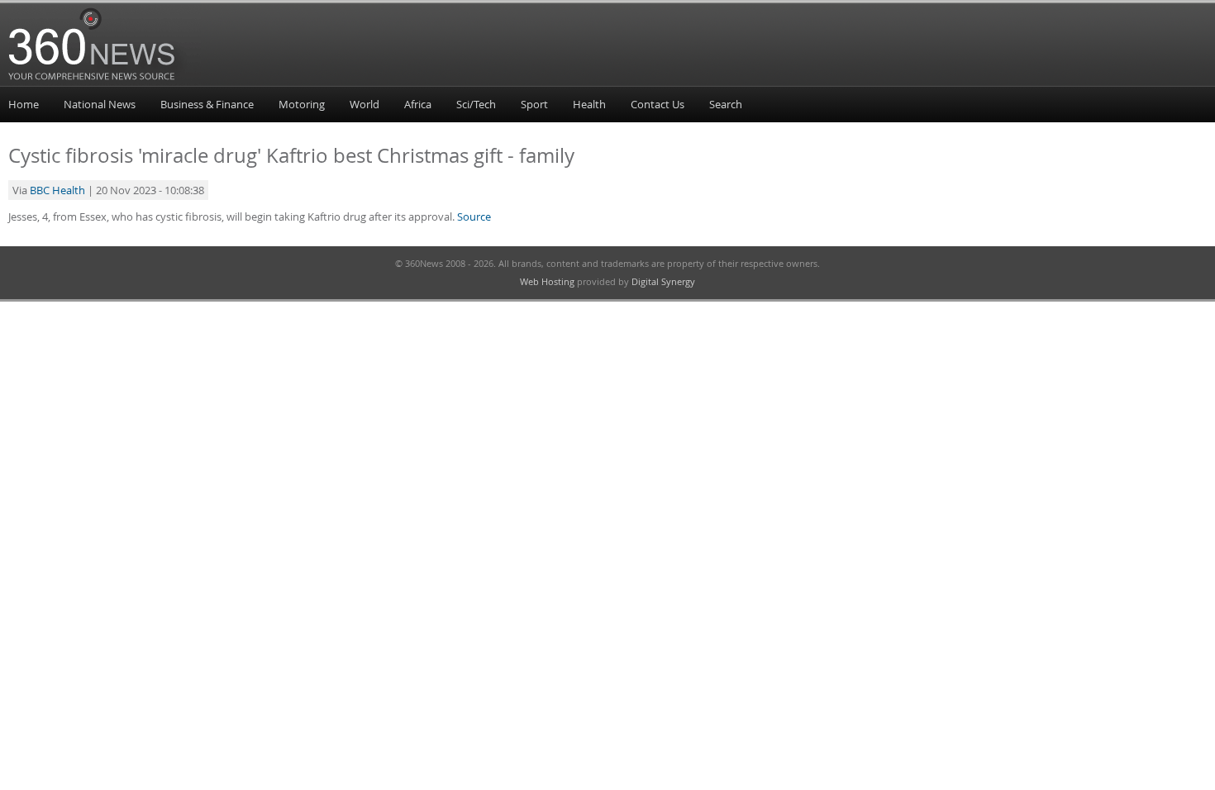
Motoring (302, 104)
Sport (534, 104)
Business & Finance (207, 104)
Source (474, 216)
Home (23, 104)
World (364, 104)
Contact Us (657, 104)
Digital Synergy (663, 281)
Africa (417, 104)
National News (100, 104)
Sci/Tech (476, 104)
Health (589, 104)
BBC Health (57, 190)
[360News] (104, 83)
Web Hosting (547, 281)
